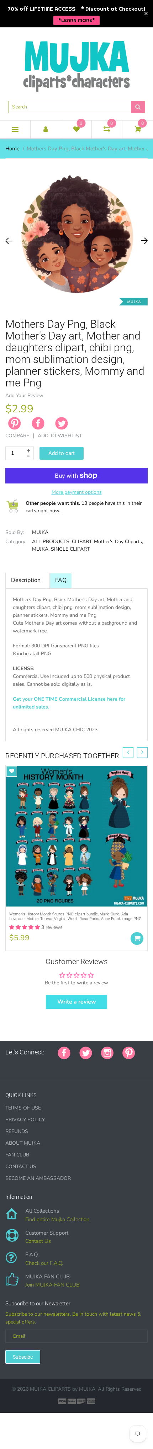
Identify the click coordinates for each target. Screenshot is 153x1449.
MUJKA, (40, 549)
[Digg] (97, 1064)
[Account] (46, 129)
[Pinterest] (128, 1052)
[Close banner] (146, 13)
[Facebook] (38, 423)
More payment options (77, 492)
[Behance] (106, 1064)
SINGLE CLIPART (70, 549)
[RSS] (26, 1064)
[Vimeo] (70, 1064)
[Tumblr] (52, 1064)
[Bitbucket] (43, 1064)
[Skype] (88, 1064)
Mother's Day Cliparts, (118, 541)
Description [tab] (26, 580)
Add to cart (61, 453)
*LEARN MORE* (76, 20)
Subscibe (23, 1357)
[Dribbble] (61, 1064)
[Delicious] (79, 1064)
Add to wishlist (60, 435)
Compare (17, 435)
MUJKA (40, 532)
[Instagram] (107, 1052)
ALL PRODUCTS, (51, 541)
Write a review (76, 1002)
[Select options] (137, 938)
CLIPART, (82, 541)
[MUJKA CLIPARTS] (76, 63)
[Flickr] (34, 1064)
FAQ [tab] (61, 580)
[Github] (17, 1064)
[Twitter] (61, 423)
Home (12, 148)
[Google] (8, 1064)
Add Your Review (24, 395)
